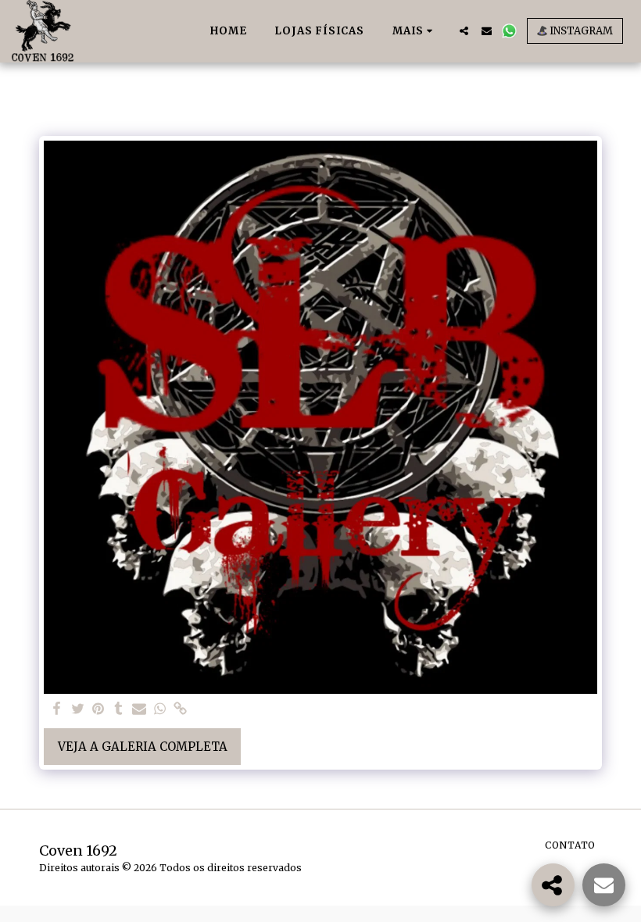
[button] (463, 31)
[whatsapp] (159, 709)
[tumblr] (118, 709)
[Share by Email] (139, 709)
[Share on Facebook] (57, 709)
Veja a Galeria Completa (142, 746)
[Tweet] (77, 709)
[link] (180, 709)
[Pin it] (98, 709)
